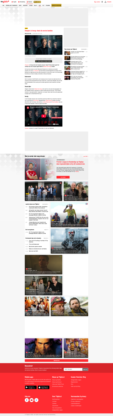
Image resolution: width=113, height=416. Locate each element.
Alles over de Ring (75, 386)
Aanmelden (85, 369)
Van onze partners (57, 408)
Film (43, 5)
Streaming (48, 5)
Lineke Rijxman (46, 102)
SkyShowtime (56, 399)
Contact (54, 401)
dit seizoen (36, 100)
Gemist (20, 5)
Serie (40, 5)
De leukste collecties (57, 386)
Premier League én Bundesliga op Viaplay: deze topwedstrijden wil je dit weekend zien (70, 163)
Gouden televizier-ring (56, 5)
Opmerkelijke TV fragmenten (11, 5)
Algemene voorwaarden (77, 399)
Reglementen (74, 382)
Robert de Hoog (47, 66)
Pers (72, 384)
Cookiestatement (75, 403)
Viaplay (77, 171)
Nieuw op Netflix (56, 380)
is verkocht (36, 70)
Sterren (30, 5)
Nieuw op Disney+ (57, 382)
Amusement (25, 5)
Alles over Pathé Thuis (58, 384)
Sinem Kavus (49, 100)
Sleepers (27, 65)
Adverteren (55, 406)
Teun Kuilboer (55, 102)
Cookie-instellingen (76, 406)
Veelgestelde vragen (76, 380)
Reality (35, 5)
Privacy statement (75, 401)
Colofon (54, 403)
